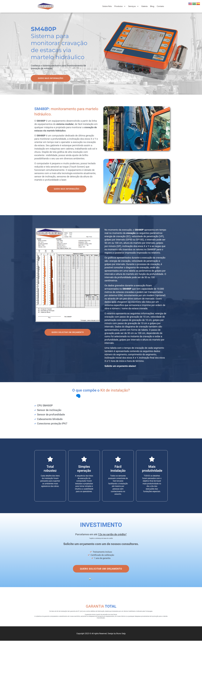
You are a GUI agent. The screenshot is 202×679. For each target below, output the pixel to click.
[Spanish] (198, 3)
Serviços (132, 6)
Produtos (118, 6)
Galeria (144, 6)
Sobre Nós (107, 6)
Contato (160, 6)
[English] (190, 3)
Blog (152, 6)
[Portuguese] (194, 3)
